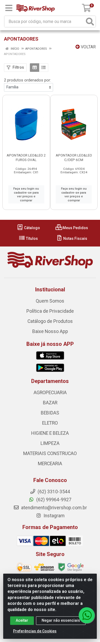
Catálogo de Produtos (50, 321)
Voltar (88, 46)
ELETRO (50, 423)
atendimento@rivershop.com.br (53, 507)
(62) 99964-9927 (53, 499)
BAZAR (50, 402)
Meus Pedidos (75, 228)
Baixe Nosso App (50, 331)
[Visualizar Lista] (43, 67)
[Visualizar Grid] (34, 67)
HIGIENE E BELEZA (50, 433)
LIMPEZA (50, 443)
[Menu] (9, 8)
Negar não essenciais (61, 620)
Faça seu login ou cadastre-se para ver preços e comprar (26, 194)
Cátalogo (31, 228)
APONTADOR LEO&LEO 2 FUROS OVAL (26, 157)
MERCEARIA (50, 463)
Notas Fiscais (74, 238)
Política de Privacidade (50, 311)
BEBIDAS (50, 413)
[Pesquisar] (89, 21)
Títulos (31, 238)
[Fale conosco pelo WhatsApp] (87, 615)
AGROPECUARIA (50, 392)
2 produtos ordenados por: (27, 80)
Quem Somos (50, 301)
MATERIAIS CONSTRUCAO (50, 453)
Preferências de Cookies (35, 631)
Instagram (53, 515)
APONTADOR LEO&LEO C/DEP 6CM (74, 157)
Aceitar (22, 620)
